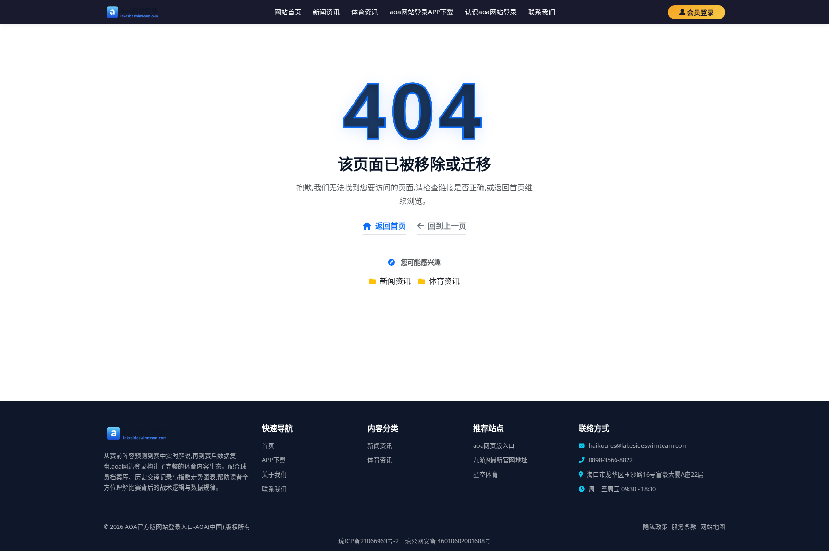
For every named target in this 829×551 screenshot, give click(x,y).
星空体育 (485, 474)
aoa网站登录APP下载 (421, 11)
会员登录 (700, 12)
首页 (268, 446)
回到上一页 (447, 226)
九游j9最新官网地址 (500, 460)
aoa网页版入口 (494, 446)
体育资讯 (364, 11)
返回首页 (390, 226)
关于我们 (274, 474)
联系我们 (541, 11)
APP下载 (274, 460)
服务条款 (684, 527)
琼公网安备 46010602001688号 (448, 541)
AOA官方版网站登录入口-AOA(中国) (174, 527)
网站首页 (287, 11)
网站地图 (712, 527)
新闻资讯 (326, 11)
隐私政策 (655, 527)
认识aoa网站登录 (491, 11)
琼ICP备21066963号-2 (368, 541)
